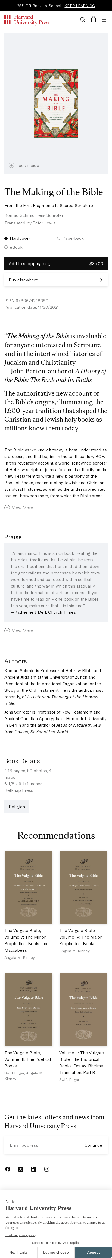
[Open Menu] (104, 19)
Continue (93, 1145)
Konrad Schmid (19, 215)
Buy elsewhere (23, 279)
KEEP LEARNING (79, 5)
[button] (56, 507)
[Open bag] (93, 19)
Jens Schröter (50, 215)
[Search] (82, 19)
